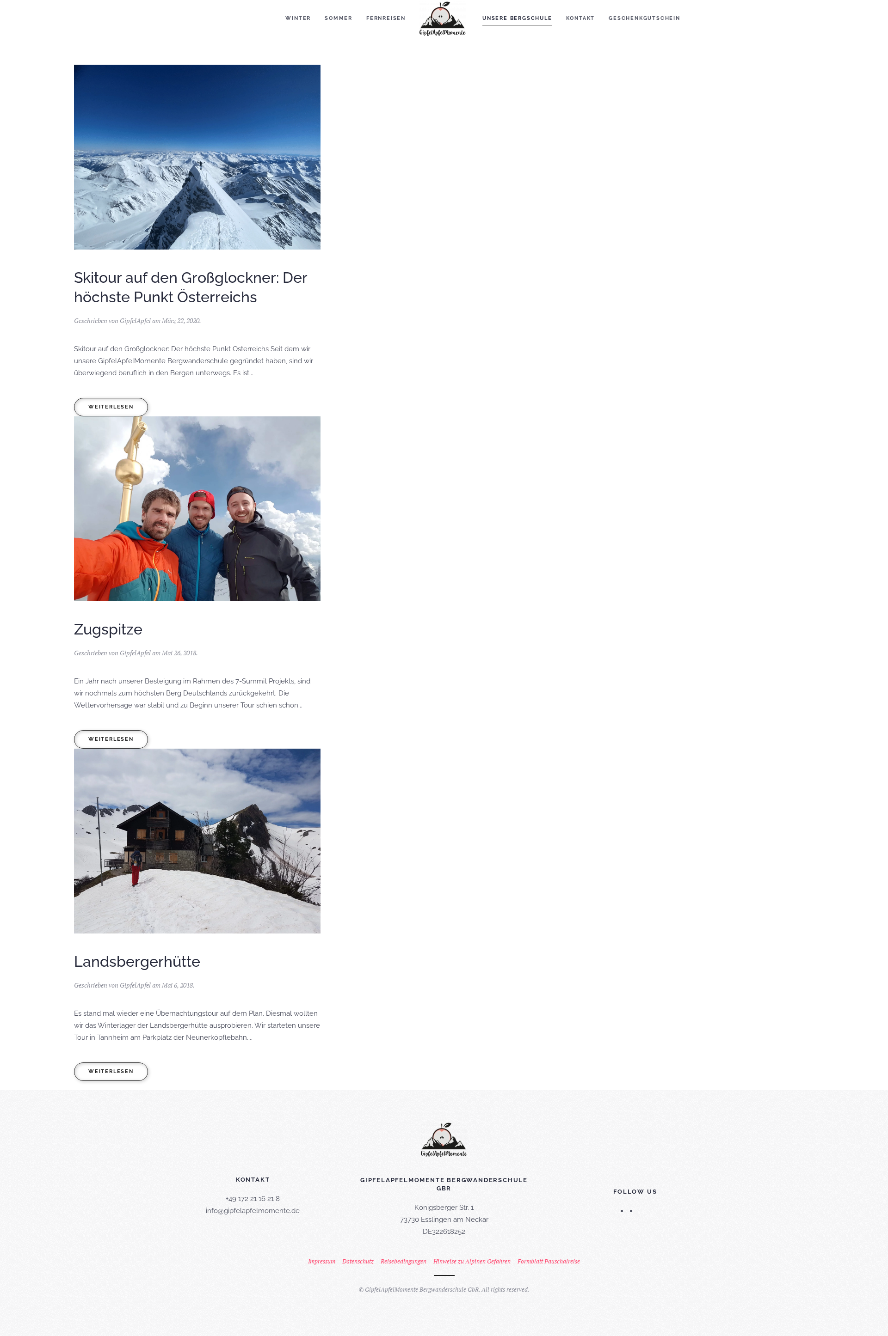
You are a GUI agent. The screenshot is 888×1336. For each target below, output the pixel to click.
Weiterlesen (111, 407)
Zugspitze (108, 629)
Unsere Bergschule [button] (517, 18)
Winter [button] (298, 18)
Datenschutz (358, 1261)
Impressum (321, 1261)
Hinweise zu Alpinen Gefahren (472, 1261)
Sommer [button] (338, 18)
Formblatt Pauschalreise (549, 1261)
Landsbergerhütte (137, 961)
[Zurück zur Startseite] (444, 18)
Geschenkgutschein (644, 18)
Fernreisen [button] (386, 18)
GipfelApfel (135, 320)
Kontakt (580, 18)
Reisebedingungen (403, 1261)
